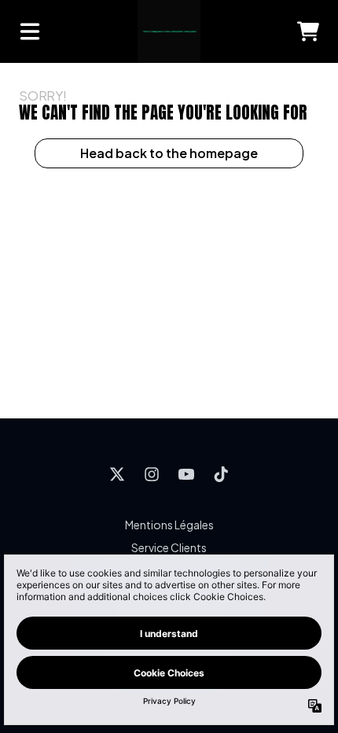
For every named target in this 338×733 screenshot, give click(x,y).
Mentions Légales (169, 525)
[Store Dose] (169, 31)
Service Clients (169, 547)
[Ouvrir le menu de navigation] (30, 31)
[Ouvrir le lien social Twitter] (117, 474)
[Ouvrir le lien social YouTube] (186, 474)
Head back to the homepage (169, 153)
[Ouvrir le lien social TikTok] (221, 474)
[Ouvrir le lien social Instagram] (151, 474)
